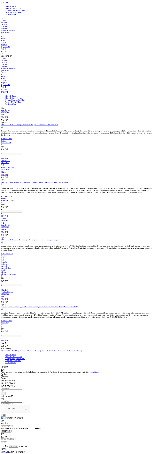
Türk (2, 36)
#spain (3, 270)
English (3, 20)
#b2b (3, 258)
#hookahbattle (25, 351)
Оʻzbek (3, 43)
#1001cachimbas (7, 254)
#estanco (4, 264)
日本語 (3, 49)
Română (4, 51)
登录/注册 (5, 2)
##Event (4, 351)
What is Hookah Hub (13, 12)
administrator (94, 372)
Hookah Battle (10, 6)
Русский (4, 22)
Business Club (10, 14)
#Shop (3, 141)
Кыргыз (4, 45)
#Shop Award (6, 143)
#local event (62, 351)
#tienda (3, 272)
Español (4, 28)
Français (4, 26)
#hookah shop (6, 268)
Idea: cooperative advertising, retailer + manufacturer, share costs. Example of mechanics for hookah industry (39, 307)
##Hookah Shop (13, 351)
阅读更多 (4, 159)
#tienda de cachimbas (8, 274)
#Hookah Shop (6, 139)
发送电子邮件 (6, 431)
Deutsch (4, 24)
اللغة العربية (5, 47)
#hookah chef (47, 351)
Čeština (3, 34)
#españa (4, 262)
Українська (5, 39)
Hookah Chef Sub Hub (13, 8)
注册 (3, 415)
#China (54, 351)
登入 (3, 393)
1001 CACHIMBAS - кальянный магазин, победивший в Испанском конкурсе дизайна (34, 182)
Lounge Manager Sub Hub (15, 10)
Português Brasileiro (8, 30)
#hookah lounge (35, 351)
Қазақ (3, 41)
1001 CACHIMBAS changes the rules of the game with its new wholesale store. (29, 125)
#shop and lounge (7, 200)
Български (5, 32)
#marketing (5, 323)
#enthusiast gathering (74, 351)
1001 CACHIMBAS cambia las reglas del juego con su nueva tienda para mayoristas (31, 240)
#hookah (4, 266)
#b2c (2, 260)
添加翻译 (4, 117)
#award (3, 256)
